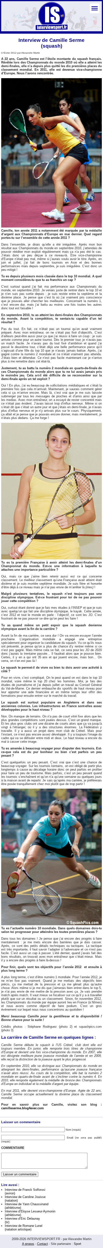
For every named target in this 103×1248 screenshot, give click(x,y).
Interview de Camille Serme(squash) (51, 43)
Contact (42, 1244)
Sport (77, 1244)
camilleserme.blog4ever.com (22, 1108)
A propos (28, 1244)
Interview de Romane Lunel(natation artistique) (23, 1227)
